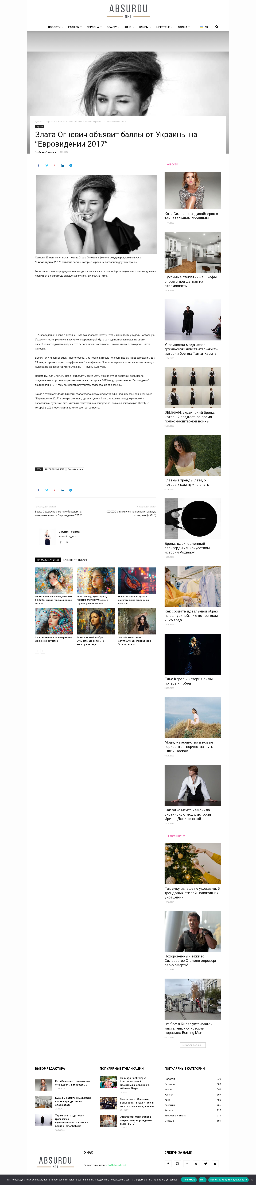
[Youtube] (215, 1163)
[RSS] (196, 1163)
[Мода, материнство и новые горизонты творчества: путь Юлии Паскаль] (193, 717)
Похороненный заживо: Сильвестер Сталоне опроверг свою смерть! (191, 960)
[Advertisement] (95, 307)
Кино (128, 27)
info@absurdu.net (116, 1165)
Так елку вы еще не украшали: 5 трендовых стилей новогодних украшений (192, 892)
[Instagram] (68, 542)
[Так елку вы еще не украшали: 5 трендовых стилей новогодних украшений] (193, 863)
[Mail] (186, 1163)
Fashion (73, 27)
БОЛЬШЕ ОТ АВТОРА (75, 560)
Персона (93, 27)
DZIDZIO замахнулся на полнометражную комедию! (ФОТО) (131, 513)
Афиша (182, 27)
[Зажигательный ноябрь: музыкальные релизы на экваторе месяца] (96, 621)
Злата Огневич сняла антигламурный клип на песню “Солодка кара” (134, 641)
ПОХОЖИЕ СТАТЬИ (48, 560)
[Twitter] (205, 1163)
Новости (54, 27)
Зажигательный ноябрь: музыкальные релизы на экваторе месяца (90, 641)
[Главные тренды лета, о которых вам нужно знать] (193, 455)
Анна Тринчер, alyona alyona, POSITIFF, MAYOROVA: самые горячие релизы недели (92, 600)
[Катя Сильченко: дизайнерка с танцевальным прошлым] (193, 190)
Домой (38, 121)
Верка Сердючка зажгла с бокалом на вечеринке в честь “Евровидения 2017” (58, 513)
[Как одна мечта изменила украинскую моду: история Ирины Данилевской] (193, 785)
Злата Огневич (75, 469)
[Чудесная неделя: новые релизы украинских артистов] (54, 621)
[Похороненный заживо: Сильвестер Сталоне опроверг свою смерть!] (193, 931)
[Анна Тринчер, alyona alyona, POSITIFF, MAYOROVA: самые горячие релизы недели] (96, 580)
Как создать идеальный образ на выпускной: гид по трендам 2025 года (191, 615)
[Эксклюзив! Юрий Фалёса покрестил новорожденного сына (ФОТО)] (108, 1121)
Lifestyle (163, 27)
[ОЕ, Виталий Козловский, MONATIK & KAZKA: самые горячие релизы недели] (54, 580)
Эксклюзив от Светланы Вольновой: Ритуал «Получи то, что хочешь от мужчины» (137, 1103)
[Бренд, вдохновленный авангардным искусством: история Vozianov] (193, 518)
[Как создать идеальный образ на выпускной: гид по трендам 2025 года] (193, 586)
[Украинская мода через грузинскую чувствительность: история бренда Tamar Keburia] (193, 319)
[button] (217, 27)
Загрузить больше (191, 1044)
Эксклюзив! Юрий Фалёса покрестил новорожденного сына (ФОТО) (137, 1120)
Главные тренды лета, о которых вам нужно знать (187, 482)
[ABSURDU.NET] (128, 12)
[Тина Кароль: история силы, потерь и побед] (193, 654)
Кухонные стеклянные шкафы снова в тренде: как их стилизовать (191, 281)
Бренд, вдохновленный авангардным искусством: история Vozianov (188, 547)
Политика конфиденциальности (228, 1179)
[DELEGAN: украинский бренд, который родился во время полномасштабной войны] (193, 387)
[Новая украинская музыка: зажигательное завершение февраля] (137, 580)
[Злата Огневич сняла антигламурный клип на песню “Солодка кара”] (137, 621)
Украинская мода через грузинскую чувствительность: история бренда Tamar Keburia (191, 349)
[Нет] (251, 1180)
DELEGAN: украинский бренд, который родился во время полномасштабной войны (190, 416)
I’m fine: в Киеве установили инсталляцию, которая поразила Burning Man (189, 1028)
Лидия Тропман (47, 152)
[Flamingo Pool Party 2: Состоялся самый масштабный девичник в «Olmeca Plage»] (108, 1082)
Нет (202, 1179)
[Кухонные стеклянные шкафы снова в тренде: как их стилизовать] (193, 252)
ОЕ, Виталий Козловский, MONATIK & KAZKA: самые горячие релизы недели (53, 600)
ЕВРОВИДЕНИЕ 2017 (54, 469)
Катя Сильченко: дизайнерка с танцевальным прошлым (191, 216)
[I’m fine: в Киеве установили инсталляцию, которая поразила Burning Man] (193, 999)
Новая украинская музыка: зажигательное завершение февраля (133, 600)
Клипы (144, 27)
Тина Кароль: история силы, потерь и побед (189, 681)
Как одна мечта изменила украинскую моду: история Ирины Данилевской (188, 814)
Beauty (112, 27)
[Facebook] (62, 542)
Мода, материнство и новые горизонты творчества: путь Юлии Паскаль (189, 746)
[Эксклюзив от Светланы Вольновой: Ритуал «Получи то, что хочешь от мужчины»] (108, 1103)
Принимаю (189, 1179)
